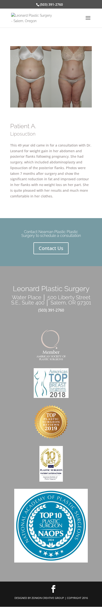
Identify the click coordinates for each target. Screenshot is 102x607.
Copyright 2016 (77, 598)
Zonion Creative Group (48, 598)
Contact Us (51, 248)
